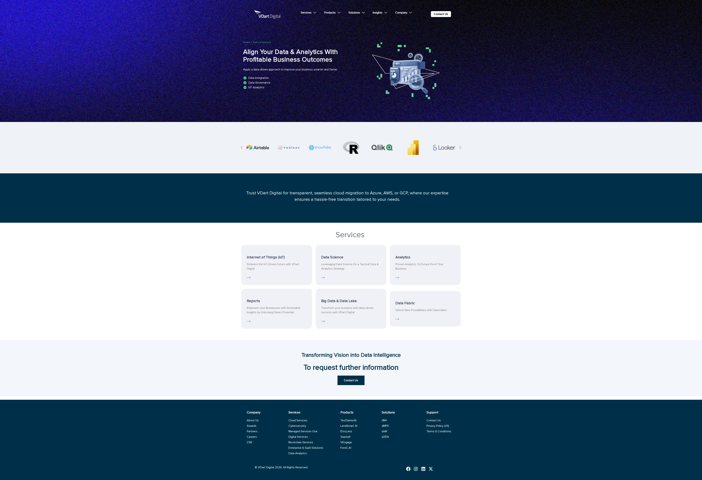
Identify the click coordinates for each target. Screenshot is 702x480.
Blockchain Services (300, 442)
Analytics (402, 257)
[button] (241, 147)
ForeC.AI (345, 448)
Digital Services (298, 437)
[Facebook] (409, 469)
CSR (249, 442)
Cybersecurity (297, 426)
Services (306, 12)
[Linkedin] (424, 469)
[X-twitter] (431, 469)
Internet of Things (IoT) (266, 257)
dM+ (384, 420)
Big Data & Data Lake (339, 301)
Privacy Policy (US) (438, 426)
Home (246, 42)
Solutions (354, 12)
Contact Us (434, 420)
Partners (252, 431)
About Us (253, 420)
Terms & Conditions (439, 431)
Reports (253, 301)
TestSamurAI (348, 420)
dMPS (385, 426)
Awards (251, 426)
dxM (384, 431)
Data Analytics (297, 453)
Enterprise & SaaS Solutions (305, 448)
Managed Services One (303, 431)
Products (330, 12)
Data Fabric (405, 303)
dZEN (385, 437)
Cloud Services (297, 420)
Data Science (332, 257)
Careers (252, 437)
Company (401, 12)
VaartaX (345, 437)
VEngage (346, 442)
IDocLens (346, 431)
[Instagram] (416, 469)
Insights (377, 12)
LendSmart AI (348, 426)
